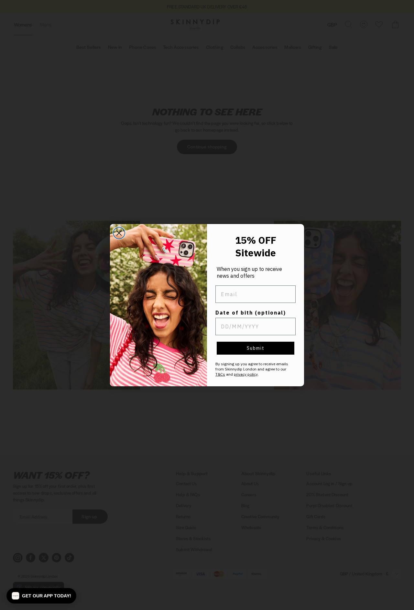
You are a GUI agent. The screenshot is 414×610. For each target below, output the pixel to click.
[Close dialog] (119, 233)
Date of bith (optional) (250, 312)
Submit (256, 348)
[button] (41, 596)
